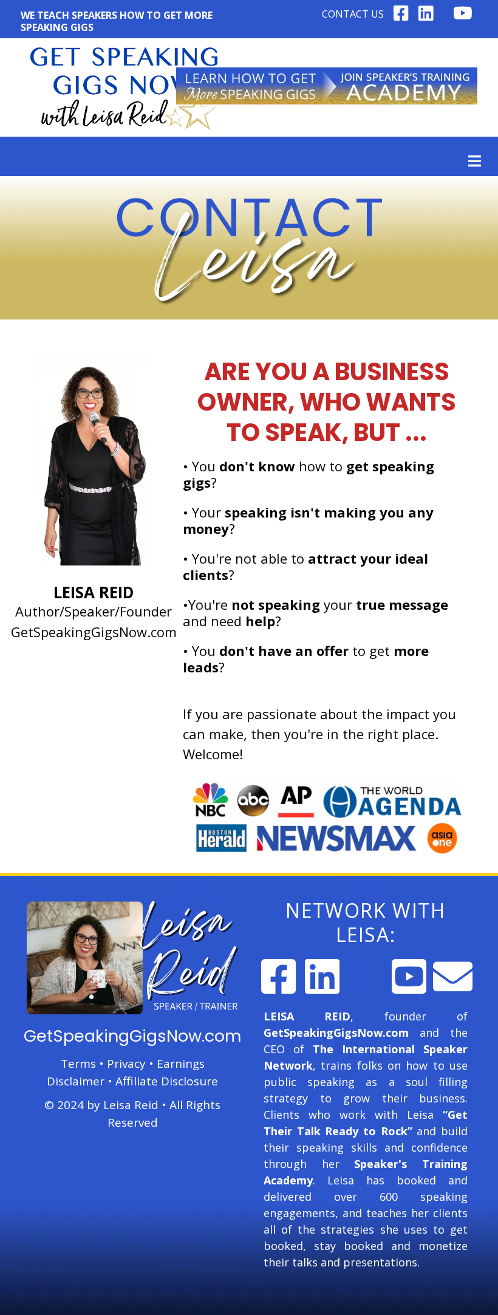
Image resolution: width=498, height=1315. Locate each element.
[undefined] (278, 976)
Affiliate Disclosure (166, 1081)
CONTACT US (353, 14)
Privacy (126, 1063)
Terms (78, 1063)
